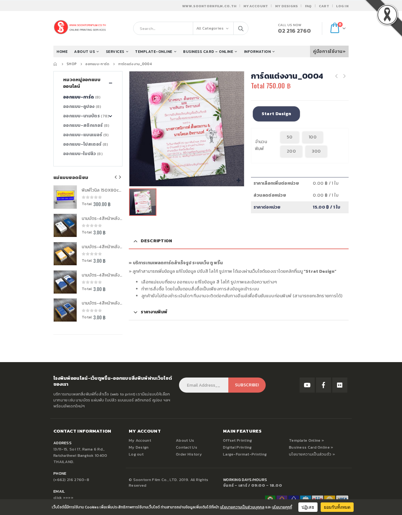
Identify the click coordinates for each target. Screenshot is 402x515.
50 (290, 137)
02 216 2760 (294, 30)
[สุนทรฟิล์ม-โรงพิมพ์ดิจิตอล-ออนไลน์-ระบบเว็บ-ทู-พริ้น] (307, 385)
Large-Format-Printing (245, 454)
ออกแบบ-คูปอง (79, 106)
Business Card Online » (311, 447)
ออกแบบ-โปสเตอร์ (82, 144)
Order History (189, 454)
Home (62, 51)
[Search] (241, 28)
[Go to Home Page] (55, 63)
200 (291, 151)
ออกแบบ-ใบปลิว (79, 153)
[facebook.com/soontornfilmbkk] (323, 385)
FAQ (308, 5)
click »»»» (63, 498)
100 (313, 137)
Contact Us (186, 447)
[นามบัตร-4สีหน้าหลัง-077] (65, 254)
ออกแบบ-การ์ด (78, 97)
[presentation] (116, 177)
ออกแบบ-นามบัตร (81, 116)
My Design (139, 447)
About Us (185, 440)
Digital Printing (237, 447)
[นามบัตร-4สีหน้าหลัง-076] (65, 282)
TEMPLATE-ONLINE (153, 51)
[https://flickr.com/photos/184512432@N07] (340, 385)
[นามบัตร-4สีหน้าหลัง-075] (65, 310)
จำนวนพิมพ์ (261, 145)
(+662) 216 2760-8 (71, 480)
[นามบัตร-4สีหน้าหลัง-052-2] (65, 225)
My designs (286, 5)
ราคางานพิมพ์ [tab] (154, 312)
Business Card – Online (208, 51)
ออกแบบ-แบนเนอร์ (82, 135)
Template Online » (306, 440)
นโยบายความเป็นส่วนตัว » (312, 454)
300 (316, 151)
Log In (342, 5)
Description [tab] (156, 241)
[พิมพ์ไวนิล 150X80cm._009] (65, 197)
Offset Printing (237, 440)
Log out (136, 454)
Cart (324, 5)
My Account (255, 5)
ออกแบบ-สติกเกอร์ (83, 125)
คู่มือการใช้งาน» (329, 51)
